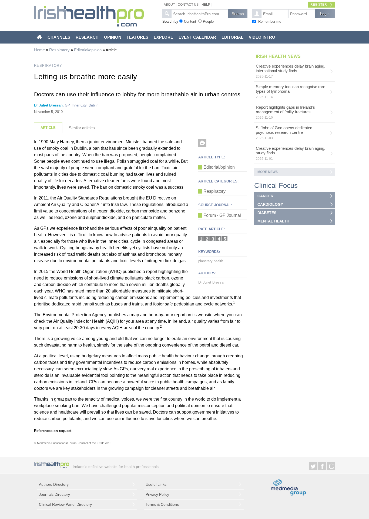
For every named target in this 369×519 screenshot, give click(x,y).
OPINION (112, 37)
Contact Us (188, 4)
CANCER (265, 196)
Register (318, 4)
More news (267, 172)
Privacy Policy (157, 494)
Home (39, 50)
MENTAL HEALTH (273, 221)
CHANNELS (59, 37)
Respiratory (59, 50)
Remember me (269, 21)
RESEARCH (87, 37)
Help (206, 4)
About (169, 4)
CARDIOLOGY (270, 204)
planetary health (210, 261)
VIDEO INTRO (262, 37)
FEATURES (137, 37)
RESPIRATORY (48, 66)
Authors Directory (54, 484)
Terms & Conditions (162, 504)
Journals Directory (54, 494)
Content (190, 21)
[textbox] (199, 13)
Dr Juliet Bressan (48, 105)
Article (48, 128)
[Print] (202, 143)
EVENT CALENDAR (197, 37)
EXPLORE (163, 37)
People (208, 21)
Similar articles (82, 127)
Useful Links (156, 484)
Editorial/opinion (88, 50)
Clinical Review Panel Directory (65, 504)
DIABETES (266, 213)
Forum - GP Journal (222, 215)
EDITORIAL (232, 37)
